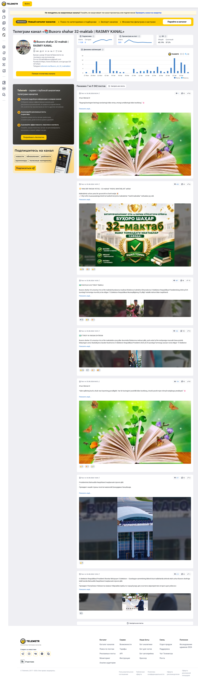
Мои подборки (4, 17)
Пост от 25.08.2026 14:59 (89, 184)
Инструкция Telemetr (4, 82)
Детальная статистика (4, 59)
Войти (27, 4)
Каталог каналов (4, 11)
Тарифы (123, 649)
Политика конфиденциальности (156, 673)
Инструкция (125, 658)
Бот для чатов (146, 649)
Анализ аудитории (4, 65)
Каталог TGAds (4, 47)
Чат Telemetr (4, 94)
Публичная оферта (140, 673)
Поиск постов (4, 29)
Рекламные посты (4, 35)
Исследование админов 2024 (186, 645)
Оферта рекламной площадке (186, 673)
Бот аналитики (4, 71)
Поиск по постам (107, 649)
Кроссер (143, 658)
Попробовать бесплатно (33, 137)
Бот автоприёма (147, 654)
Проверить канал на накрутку (148, 13)
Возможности (126, 644)
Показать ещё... (85, 109)
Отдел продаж (166, 644)
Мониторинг (4, 53)
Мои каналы (4, 23)
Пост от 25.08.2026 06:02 (89, 381)
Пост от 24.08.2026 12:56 (89, 574)
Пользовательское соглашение (126, 673)
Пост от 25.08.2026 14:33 (89, 331)
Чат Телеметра (166, 654)
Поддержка (165, 649)
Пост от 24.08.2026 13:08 (89, 478)
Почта (162, 658)
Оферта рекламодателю (173, 673)
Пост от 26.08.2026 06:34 (89, 93)
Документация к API (4, 88)
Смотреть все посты (118, 86)
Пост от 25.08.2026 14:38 (89, 280)
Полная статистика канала (43, 74)
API (121, 654)
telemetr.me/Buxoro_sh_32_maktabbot (55, 66)
